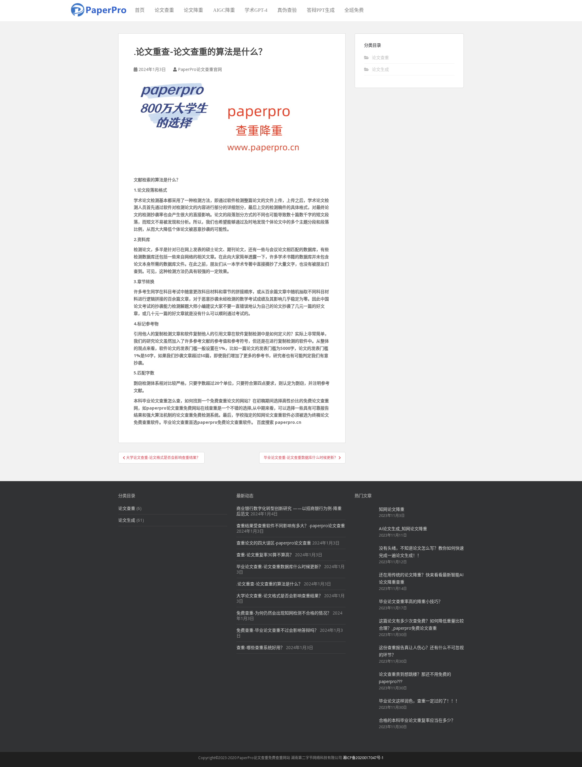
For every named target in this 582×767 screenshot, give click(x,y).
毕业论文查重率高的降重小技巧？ (411, 601)
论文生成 (380, 69)
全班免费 (354, 10)
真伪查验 (287, 10)
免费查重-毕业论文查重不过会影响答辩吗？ (277, 630)
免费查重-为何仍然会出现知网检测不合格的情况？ (283, 613)
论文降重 (193, 10)
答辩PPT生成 (321, 10)
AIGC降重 (224, 10)
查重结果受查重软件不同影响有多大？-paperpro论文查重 (290, 525)
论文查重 (164, 10)
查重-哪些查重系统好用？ (260, 647)
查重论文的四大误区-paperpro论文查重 (273, 543)
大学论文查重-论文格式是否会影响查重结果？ (279, 595)
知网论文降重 (391, 509)
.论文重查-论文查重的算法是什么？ (269, 584)
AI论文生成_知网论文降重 (403, 528)
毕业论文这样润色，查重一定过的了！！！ (419, 701)
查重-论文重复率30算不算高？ (265, 555)
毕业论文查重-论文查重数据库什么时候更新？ (279, 566)
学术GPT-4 (256, 10)
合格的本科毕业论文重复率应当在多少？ (417, 720)
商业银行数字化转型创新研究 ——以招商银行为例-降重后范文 (289, 511)
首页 (140, 10)
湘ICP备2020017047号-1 (363, 757)
